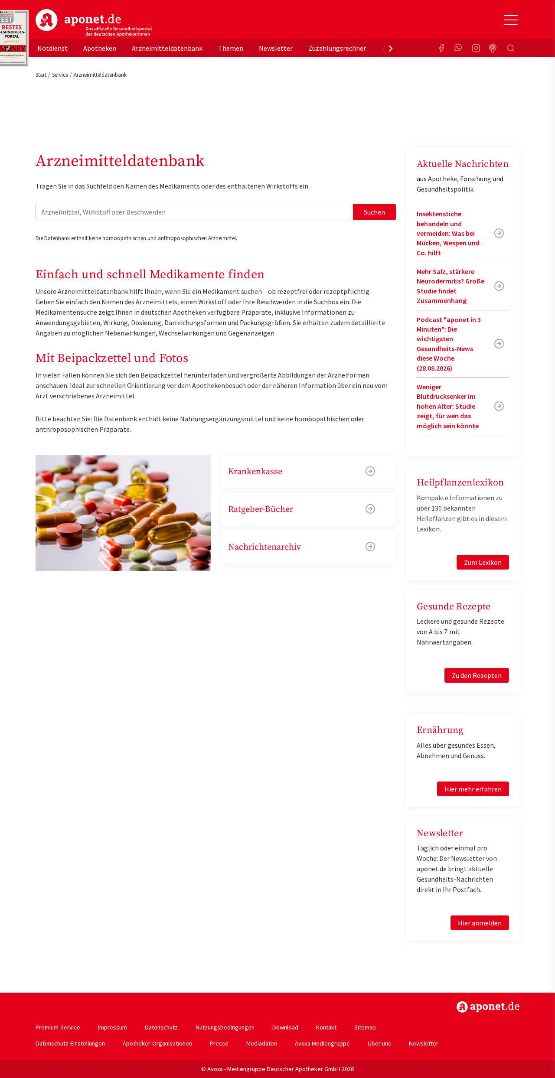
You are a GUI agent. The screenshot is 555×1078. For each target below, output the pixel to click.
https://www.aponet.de (488, 1007)
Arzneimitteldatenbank (167, 48)
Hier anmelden (480, 922)
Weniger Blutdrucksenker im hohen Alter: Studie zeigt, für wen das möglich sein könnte (448, 406)
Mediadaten (261, 1043)
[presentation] (390, 48)
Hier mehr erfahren (473, 789)
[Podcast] (493, 48)
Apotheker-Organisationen (157, 1043)
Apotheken (99, 48)
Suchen (374, 212)
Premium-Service (58, 1027)
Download (285, 1027)
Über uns (379, 1043)
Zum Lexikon (483, 562)
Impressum (112, 1027)
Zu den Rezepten (477, 675)
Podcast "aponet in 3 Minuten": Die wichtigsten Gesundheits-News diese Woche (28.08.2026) (449, 343)
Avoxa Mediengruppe (322, 1043)
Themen (230, 48)
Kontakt (326, 1027)
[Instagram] (476, 48)
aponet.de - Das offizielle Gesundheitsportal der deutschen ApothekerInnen (94, 23)
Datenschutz (161, 1027)
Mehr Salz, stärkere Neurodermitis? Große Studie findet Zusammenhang (450, 286)
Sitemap (365, 1027)
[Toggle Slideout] (510, 20)
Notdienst (52, 48)
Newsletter (276, 48)
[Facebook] (441, 48)
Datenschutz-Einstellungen (70, 1043)
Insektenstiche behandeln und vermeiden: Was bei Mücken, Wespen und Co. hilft (448, 233)
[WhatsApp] (458, 48)
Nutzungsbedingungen (225, 1027)
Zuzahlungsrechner (337, 48)
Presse (219, 1043)
